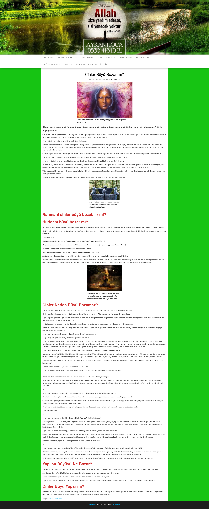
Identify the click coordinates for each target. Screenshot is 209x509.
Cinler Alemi (88, 58)
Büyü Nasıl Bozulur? (67, 58)
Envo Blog (116, 504)
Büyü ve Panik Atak (106, 58)
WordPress (93, 504)
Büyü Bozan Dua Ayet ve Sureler (57, 64)
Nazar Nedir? (126, 58)
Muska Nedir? (142, 58)
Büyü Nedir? (48, 58)
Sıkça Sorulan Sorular (86, 64)
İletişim (103, 64)
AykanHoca (115, 79)
